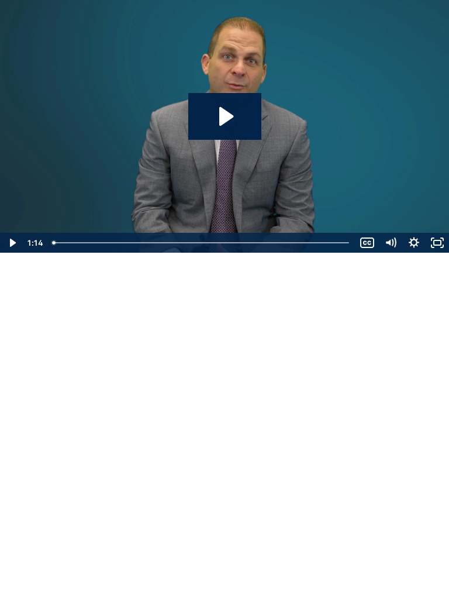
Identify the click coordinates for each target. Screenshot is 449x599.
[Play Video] (11, 243)
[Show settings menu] (414, 243)
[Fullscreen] (437, 243)
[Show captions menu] (367, 243)
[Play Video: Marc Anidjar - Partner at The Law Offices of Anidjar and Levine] (224, 116)
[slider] (202, 243)
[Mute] (390, 243)
